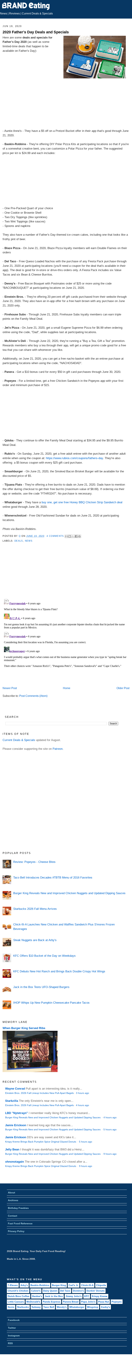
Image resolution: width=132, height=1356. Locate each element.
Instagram (14, 1335)
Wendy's (62, 1307)
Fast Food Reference (20, 1223)
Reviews (14, 13)
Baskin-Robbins (39, 1285)
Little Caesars (16, 1301)
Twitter (12, 1327)
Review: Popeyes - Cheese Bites (34, 862)
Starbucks (23, 1307)
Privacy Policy (16, 1231)
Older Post (123, 688)
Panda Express (51, 1301)
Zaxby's (105, 1307)
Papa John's (88, 1301)
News (3, 13)
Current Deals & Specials (37, 13)
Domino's (78, 1290)
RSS (10, 1343)
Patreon (58, 748)
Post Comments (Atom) (33, 695)
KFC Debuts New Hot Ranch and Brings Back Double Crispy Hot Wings (59, 971)
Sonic (11, 1307)
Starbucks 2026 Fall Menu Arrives (35, 908)
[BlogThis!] (69, 536)
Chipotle (101, 1285)
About (11, 1192)
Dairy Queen (50, 1290)
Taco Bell (48, 1307)
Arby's (24, 1285)
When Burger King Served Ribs (24, 1028)
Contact (12, 1215)
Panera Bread (71, 1301)
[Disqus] (66, 640)
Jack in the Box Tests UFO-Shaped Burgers (41, 987)
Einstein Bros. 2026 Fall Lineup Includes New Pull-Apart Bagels (39, 1093)
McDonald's (33, 1301)
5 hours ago (110, 1129)
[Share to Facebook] (76, 536)
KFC (86, 1296)
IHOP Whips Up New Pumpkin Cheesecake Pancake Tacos (51, 1002)
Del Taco (65, 1290)
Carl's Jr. (74, 1285)
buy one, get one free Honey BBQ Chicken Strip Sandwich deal (82, 502)
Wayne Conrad (15, 1088)
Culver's (36, 1290)
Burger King (59, 1285)
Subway (36, 1307)
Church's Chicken (18, 1290)
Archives (13, 1200)
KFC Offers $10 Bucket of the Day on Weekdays (44, 955)
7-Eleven (13, 1285)
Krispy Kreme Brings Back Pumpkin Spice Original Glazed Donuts (41, 1141)
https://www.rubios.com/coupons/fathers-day (74, 458)
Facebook (14, 1320)
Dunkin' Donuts (95, 1290)
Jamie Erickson (15, 1125)
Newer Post (10, 688)
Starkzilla (11, 1100)
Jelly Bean (12, 1149)
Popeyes (117, 1301)
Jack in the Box (54, 1296)
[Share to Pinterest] (79, 536)
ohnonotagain (14, 1161)
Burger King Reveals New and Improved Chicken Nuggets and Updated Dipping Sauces (69, 893)
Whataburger (76, 1307)
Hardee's (37, 1296)
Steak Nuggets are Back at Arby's (35, 940)
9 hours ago (110, 1154)
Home (66, 688)
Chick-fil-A (87, 1285)
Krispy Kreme (99, 1296)
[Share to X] (73, 536)
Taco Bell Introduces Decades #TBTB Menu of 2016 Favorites (52, 877)
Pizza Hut (103, 1301)
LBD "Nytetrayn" (16, 1113)
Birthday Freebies (18, 1208)
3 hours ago (82, 1093)
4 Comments (55, 536)
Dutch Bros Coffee (18, 1296)
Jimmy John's (73, 1296)
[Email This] (66, 536)
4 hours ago (82, 1105)
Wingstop (92, 1307)
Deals (18, 541)
